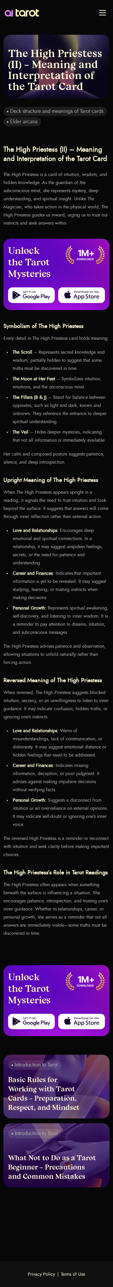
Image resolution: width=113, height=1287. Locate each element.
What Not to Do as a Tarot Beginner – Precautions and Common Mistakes (52, 1167)
